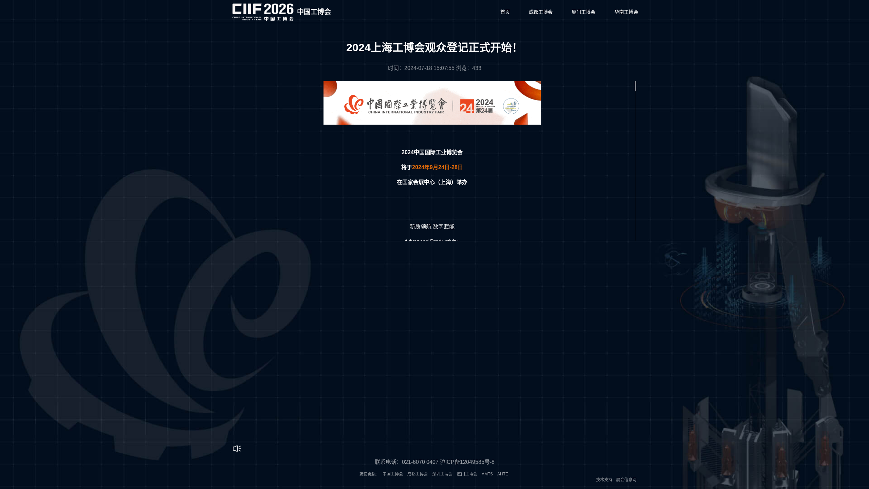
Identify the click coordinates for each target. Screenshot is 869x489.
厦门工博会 (583, 12)
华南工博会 (626, 12)
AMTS (487, 474)
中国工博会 (393, 474)
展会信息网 (626, 479)
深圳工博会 (442, 474)
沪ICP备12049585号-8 (467, 462)
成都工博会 (541, 12)
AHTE (502, 474)
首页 (505, 12)
